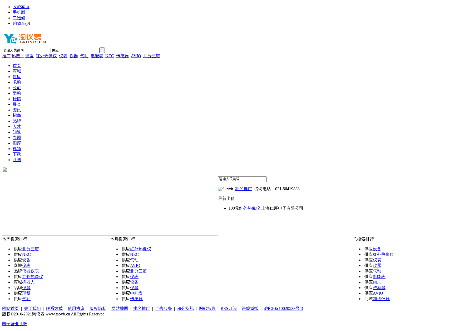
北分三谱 (151, 56)
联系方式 (54, 308)
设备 (29, 56)
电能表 (97, 56)
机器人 (28, 282)
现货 (26, 293)
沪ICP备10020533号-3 (283, 308)
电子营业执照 (14, 324)
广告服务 (163, 308)
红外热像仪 (46, 56)
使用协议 (76, 308)
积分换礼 (185, 308)
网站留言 (207, 308)
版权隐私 (98, 308)
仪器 (74, 56)
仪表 (63, 56)
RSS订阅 (229, 308)
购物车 (19, 23)
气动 (84, 56)
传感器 (122, 56)
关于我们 (32, 308)
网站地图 (119, 308)
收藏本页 (21, 6)
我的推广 (243, 188)
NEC (109, 56)
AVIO (136, 56)
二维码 (19, 18)
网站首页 (10, 308)
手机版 (19, 12)
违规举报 (250, 308)
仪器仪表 (30, 271)
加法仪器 (381, 298)
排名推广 (141, 308)
